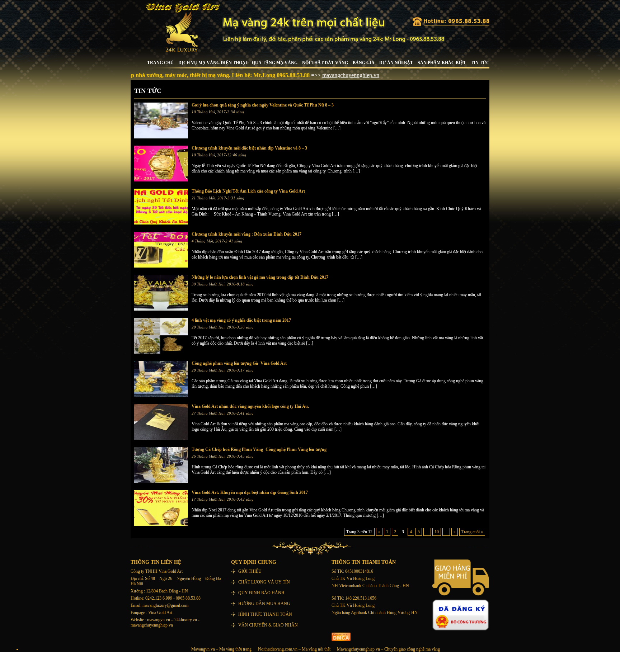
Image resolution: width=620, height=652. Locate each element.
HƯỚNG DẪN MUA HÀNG (264, 603)
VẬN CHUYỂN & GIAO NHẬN (268, 625)
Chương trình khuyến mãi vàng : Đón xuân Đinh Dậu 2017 (246, 234)
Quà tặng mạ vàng (274, 62)
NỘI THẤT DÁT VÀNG (325, 62)
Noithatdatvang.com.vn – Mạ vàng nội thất (294, 649)
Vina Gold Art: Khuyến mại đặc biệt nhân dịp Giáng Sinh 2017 (250, 492)
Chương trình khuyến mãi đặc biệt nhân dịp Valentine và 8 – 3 (249, 148)
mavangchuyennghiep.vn (330, 75)
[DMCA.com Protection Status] (341, 639)
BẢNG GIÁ (364, 62)
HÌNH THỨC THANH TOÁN (265, 614)
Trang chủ (160, 62)
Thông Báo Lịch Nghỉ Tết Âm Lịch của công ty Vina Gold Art (248, 191)
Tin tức (480, 62)
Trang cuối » (472, 531)
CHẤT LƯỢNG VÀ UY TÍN (264, 582)
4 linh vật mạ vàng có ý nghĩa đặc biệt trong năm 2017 (241, 320)
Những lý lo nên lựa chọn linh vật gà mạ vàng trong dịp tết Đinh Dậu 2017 (260, 277)
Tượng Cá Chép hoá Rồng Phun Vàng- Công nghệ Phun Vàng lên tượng (259, 449)
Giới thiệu (250, 571)
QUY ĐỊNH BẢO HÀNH (261, 592)
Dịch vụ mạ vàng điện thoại (212, 62)
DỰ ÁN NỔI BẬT (396, 62)
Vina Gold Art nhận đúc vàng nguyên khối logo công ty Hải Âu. (250, 406)
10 (437, 531)
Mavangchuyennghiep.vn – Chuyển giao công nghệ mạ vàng (388, 649)
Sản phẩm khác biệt (442, 62)
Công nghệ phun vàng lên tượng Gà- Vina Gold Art (239, 363)
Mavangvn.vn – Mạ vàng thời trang (221, 649)
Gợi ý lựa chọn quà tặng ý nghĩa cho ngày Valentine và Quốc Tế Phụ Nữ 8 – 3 (263, 105)
